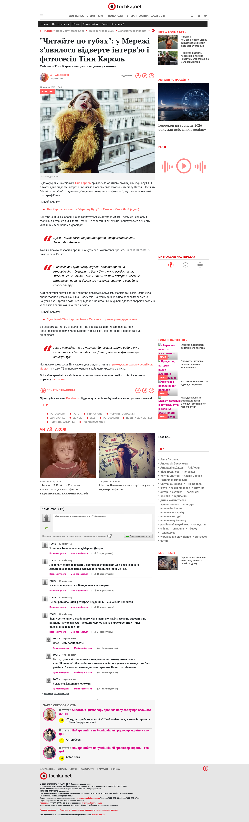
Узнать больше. (99, 815)
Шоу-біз (77, 417)
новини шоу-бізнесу (139, 417)
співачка (178, 528)
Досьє (105, 24)
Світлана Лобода (171, 483)
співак (164, 528)
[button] (199, 16)
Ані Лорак (194, 467)
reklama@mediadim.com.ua (88, 798)
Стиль (91, 15)
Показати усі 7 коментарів (56, 693)
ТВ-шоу (76, 24)
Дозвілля (158, 15)
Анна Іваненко (59, 75)
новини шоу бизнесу (173, 520)
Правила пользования (49, 810)
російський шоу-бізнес (174, 524)
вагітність (193, 492)
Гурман (131, 15)
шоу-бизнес (57, 417)
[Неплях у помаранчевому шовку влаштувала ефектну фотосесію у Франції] (168, 42)
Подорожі (115, 15)
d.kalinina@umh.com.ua (91, 803)
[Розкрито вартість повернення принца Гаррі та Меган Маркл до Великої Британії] (168, 58)
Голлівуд (189, 471)
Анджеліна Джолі (171, 467)
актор (164, 492)
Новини (45, 24)
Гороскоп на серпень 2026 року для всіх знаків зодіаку (182, 127)
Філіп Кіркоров (180, 488)
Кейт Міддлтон (170, 475)
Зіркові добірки (90, 24)
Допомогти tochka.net (70, 31)
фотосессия (57, 413)
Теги (161, 448)
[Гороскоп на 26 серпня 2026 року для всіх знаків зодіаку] (168, 563)
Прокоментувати (57, 553)
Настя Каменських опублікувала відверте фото (126, 487)
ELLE (92, 417)
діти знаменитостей (173, 500)
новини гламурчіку (62, 421)
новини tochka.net (122, 413)
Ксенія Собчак (193, 475)
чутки (164, 540)
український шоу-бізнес (175, 536)
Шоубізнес (76, 15)
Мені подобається (79, 553)
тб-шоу (192, 528)
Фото (163, 488)
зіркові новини (169, 504)
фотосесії (201, 536)
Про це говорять (60, 24)
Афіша (144, 15)
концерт (188, 504)
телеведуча (167, 532)
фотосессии (111, 417)
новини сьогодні (94, 421)
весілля (165, 496)
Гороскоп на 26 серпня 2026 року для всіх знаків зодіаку (193, 560)
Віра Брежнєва (170, 471)
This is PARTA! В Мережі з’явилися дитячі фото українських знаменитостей (64, 489)
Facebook (72, 398)
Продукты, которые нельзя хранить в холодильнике (192, 364)
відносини (180, 496)
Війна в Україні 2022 (101, 31)
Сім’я (101, 15)
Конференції (117, 24)
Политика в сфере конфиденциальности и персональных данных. (89, 810)
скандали (199, 524)
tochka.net (58, 379)
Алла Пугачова (170, 459)
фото (76, 413)
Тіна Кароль (94, 413)
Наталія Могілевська (173, 479)
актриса (177, 492)
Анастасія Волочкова (174, 463)
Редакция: (44, 803)
